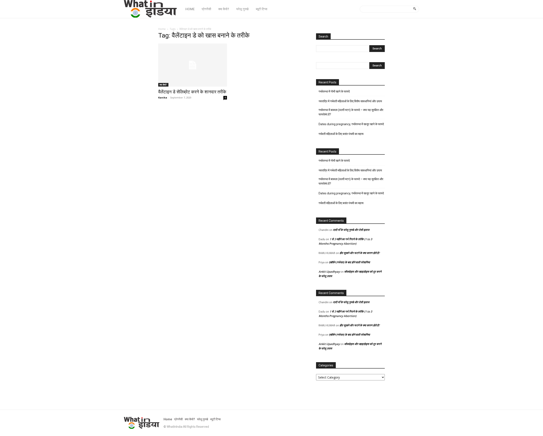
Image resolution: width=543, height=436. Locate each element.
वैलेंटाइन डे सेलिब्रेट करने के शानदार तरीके (192, 91)
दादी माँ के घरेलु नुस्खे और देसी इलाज (351, 230)
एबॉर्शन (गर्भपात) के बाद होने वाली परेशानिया (349, 262)
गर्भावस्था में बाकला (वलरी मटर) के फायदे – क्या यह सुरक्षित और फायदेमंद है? (351, 112)
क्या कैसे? (163, 84)
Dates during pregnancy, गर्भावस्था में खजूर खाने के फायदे (351, 124)
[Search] (414, 9)
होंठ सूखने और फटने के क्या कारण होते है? (360, 253)
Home (162, 29)
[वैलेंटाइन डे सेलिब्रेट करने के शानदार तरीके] (192, 65)
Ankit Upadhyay (329, 271)
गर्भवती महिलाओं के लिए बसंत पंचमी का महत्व (341, 134)
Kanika (162, 97)
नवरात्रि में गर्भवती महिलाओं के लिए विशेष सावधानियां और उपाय (350, 101)
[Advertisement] (232, 140)
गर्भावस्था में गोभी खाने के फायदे (334, 91)
